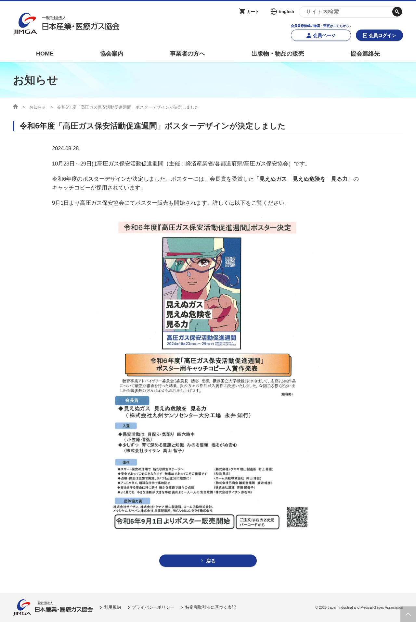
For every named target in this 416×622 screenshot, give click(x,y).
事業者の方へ (187, 53)
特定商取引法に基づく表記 (210, 607)
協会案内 (112, 53)
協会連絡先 (365, 53)
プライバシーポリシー (153, 607)
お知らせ (37, 107)
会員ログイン (382, 35)
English (286, 11)
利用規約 (112, 607)
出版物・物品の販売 (278, 53)
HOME (45, 53)
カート (253, 11)
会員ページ (324, 35)
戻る (211, 561)
